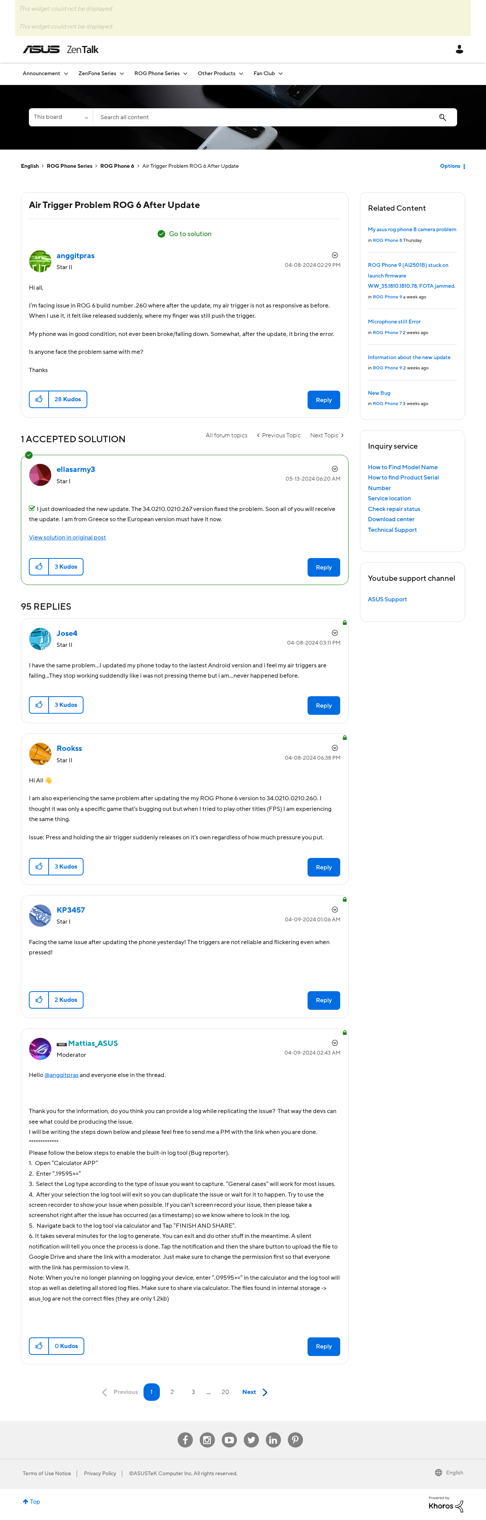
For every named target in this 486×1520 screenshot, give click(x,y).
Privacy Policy (100, 1473)
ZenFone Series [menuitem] (97, 73)
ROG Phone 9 (387, 297)
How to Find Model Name (403, 467)
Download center (391, 519)
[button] (39, 399)
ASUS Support (387, 599)
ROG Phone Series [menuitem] (157, 73)
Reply (324, 400)
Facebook (185, 1432)
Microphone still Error (394, 322)
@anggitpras (61, 1075)
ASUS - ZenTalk (61, 49)
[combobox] (275, 117)
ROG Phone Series (69, 166)
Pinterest (295, 1432)
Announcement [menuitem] (41, 73)
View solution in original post (67, 537)
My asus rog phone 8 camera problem (412, 229)
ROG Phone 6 (117, 166)
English (30, 166)
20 (225, 1392)
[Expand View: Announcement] (66, 73)
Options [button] (450, 166)
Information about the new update (409, 357)
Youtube (229, 1432)
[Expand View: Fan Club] (280, 73)
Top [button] (35, 1502)
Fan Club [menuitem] (264, 73)
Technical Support (392, 530)
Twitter (251, 1432)
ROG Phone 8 (387, 240)
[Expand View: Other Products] (241, 73)
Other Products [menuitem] (216, 73)
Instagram (207, 1432)
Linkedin (273, 1432)
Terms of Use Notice (47, 1473)
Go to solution (190, 234)
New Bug (379, 393)
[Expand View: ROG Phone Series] (185, 73)
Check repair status (394, 509)
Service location (389, 498)
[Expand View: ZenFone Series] (122, 73)
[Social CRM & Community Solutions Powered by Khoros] (446, 1504)
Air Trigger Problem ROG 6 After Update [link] (190, 166)
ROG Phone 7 (387, 333)
